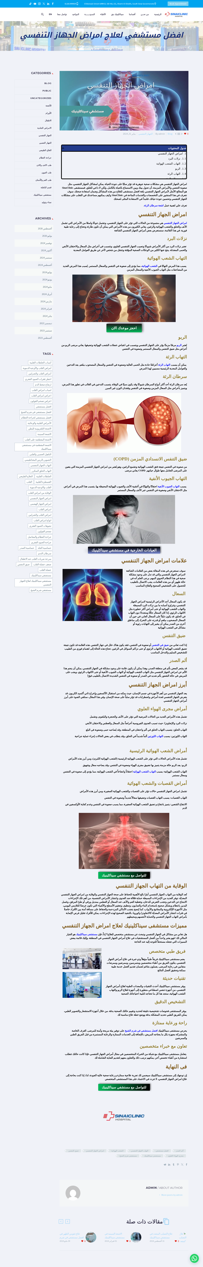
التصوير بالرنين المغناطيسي (38, 459)
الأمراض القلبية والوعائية (39, 423)
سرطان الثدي (44, 553)
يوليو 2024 (47, 272)
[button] (63, 148)
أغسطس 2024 (45, 264)
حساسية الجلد (44, 547)
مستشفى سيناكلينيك (86, 934)
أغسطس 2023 (45, 337)
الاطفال (48, 120)
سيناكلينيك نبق (117, 14)
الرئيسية (157, 14)
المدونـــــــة (89, 14)
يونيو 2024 (47, 279)
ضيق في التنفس (160, 645)
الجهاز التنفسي (145, 133)
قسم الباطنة (46, 187)
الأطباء (103, 14)
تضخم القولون (44, 531)
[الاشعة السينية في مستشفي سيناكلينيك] (137, 1237)
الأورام (48, 113)
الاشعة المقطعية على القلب (38, 439)
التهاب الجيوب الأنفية (169, 486)
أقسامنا (132, 14)
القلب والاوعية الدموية (40, 487)
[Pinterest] (178, 1164)
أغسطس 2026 (45, 228)
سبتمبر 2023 (46, 330)
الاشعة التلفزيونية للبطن (39, 428)
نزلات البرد (174, 158)
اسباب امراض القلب (41, 390)
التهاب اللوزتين (155, 736)
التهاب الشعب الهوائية (168, 163)
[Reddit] (165, 1164)
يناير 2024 (47, 315)
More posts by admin (171, 1194)
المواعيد (75, 14)
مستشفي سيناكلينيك (152, 1156)
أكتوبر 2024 (46, 250)
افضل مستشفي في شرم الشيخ (141, 1030)
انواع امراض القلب (42, 520)
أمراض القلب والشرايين (39, 373)
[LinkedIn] (48, 4)
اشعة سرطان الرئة (154, 205)
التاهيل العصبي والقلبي (40, 454)
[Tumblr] (173, 1164)
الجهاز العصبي (45, 142)
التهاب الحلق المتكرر (41, 470)
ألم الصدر (180, 1150)
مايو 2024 (47, 286)
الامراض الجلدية (44, 128)
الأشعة (48, 105)
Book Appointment (178, 3)
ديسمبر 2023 (46, 323)
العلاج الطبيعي (45, 150)
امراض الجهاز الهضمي (40, 503)
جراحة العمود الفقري (41, 542)
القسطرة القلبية (43, 481)
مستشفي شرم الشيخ (128, 1156)
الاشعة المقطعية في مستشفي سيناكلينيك (36, 447)
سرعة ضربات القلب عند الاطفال (35, 558)
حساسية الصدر (27, 547)
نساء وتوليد (46, 202)
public (47, 90)
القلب (29, 481)
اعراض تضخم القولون (40, 401)
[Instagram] (39, 4)
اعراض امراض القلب (41, 395)
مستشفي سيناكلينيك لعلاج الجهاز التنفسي (35, 582)
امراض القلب (44, 509)
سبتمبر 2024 (46, 257)
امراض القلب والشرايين (39, 514)
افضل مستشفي (162, 1150)
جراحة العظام (45, 157)
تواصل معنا (62, 14)
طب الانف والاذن (44, 165)
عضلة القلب (45, 569)
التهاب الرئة (173, 173)
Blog (170, 133)
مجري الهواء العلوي (176, 1156)
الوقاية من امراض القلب (39, 492)
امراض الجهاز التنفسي (170, 153)
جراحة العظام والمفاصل (39, 536)
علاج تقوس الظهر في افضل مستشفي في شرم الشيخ (72, 1237)
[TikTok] (30, 4)
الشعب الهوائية (149, 266)
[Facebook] (53, 4)
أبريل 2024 (47, 294)
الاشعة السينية (44, 434)
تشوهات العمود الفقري (40, 525)
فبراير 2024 (46, 308)
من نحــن (145, 14)
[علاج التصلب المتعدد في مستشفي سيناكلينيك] (183, 1237)
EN (50, 14)
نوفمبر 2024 (46, 243)
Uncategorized (40, 98)
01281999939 (70, 3)
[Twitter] (44, 4)
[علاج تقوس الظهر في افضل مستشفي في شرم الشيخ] (92, 1237)
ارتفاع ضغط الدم (43, 384)
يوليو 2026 (47, 235)
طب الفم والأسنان (43, 180)
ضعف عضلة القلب (42, 564)
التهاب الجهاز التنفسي (139, 1150)
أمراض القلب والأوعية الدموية (37, 368)
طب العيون (46, 172)
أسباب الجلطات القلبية (40, 362)
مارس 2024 (46, 301)
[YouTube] (35, 4)
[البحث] (43, 14)
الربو (177, 168)
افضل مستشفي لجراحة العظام (36, 417)
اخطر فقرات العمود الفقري (38, 379)
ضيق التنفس (73, 1150)
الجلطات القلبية (43, 476)
